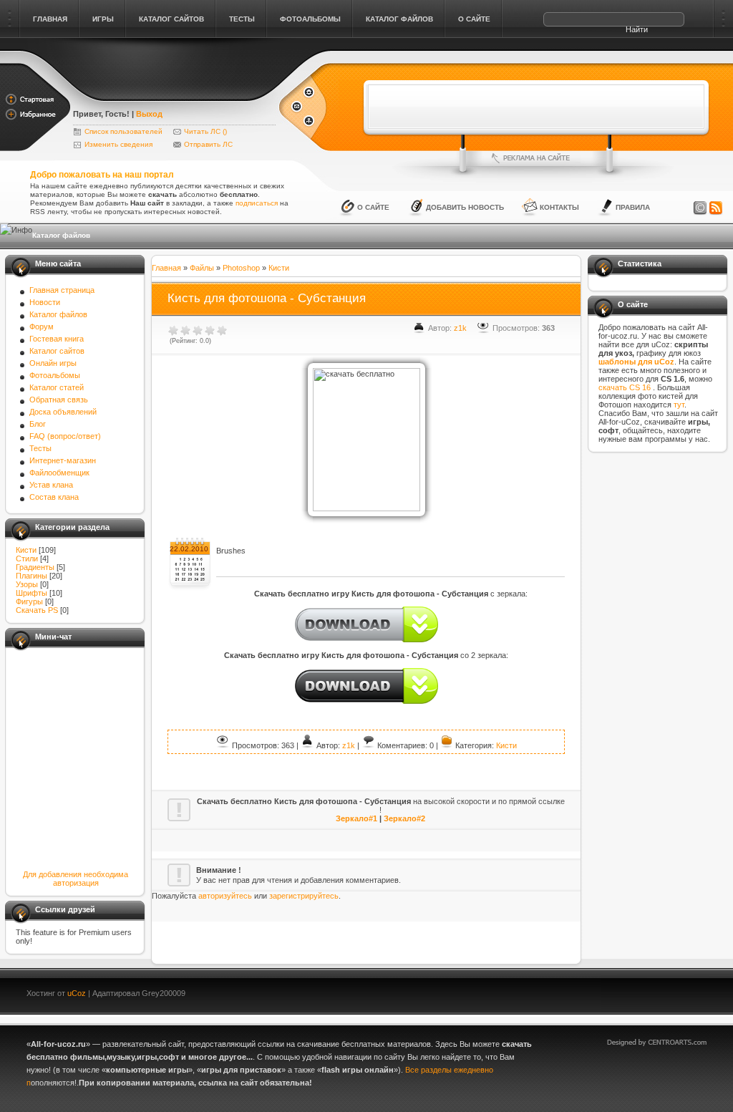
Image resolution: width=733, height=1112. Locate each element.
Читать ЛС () (205, 131)
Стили (27, 558)
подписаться (257, 203)
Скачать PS (37, 610)
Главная (166, 268)
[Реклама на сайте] (536, 158)
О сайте (373, 207)
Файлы (202, 268)
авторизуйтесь (225, 895)
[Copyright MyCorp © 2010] (667, 991)
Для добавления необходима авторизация (75, 878)
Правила (633, 207)
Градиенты (35, 567)
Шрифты (31, 593)
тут (679, 404)
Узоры (27, 584)
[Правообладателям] (700, 208)
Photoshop (241, 268)
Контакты (559, 207)
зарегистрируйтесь (304, 895)
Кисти (26, 550)
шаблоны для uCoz (636, 361)
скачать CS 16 (625, 387)
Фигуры (29, 601)
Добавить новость (465, 207)
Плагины (31, 575)
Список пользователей (123, 131)
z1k (460, 328)
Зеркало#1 (356, 818)
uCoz (76, 993)
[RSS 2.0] (716, 208)
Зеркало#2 (404, 818)
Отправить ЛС (208, 144)
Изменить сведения (118, 144)
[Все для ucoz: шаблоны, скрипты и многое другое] (175, 94)
